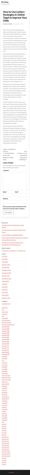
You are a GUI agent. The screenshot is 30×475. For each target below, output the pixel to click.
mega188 (4, 415)
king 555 (4, 430)
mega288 (4, 367)
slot (3, 310)
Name (5, 192)
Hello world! (21, 250)
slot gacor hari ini (6, 322)
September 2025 (6, 278)
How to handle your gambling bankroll (12, 235)
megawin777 (5, 346)
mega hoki (4, 394)
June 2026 (5, 259)
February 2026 (6, 264)
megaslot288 (5, 326)
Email (17, 192)
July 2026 (4, 256)
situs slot (4, 390)
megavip (4, 407)
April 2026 (5, 262)
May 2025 (4, 289)
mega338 (4, 356)
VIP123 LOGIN (6, 451)
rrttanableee (17, 24)
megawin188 (5, 384)
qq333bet (4, 401)
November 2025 (6, 273)
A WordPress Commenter (9, 250)
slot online (5, 312)
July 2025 (4, 284)
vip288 (4, 411)
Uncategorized (11, 149)
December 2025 (6, 270)
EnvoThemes (17, 472)
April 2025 (5, 292)
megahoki (4, 386)
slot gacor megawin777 (8, 324)
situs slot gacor (6, 320)
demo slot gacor (6, 377)
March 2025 (5, 295)
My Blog (4, 2)
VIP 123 (4, 458)
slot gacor (4, 307)
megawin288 (5, 337)
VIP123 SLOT (5, 443)
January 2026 (5, 267)
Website (5, 198)
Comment (6, 170)
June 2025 (5, 287)
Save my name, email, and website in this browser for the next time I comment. (14, 208)
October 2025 (6, 276)
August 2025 (5, 281)
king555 (4, 424)
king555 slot (5, 437)
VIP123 (4, 462)
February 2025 (6, 298)
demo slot (4, 382)
